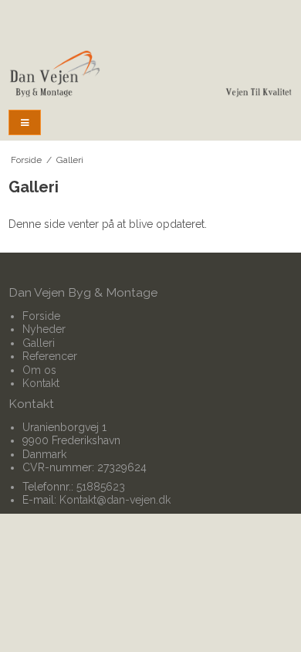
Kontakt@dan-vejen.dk (115, 500)
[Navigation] (24, 122)
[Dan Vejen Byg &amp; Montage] (150, 74)
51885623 (100, 487)
